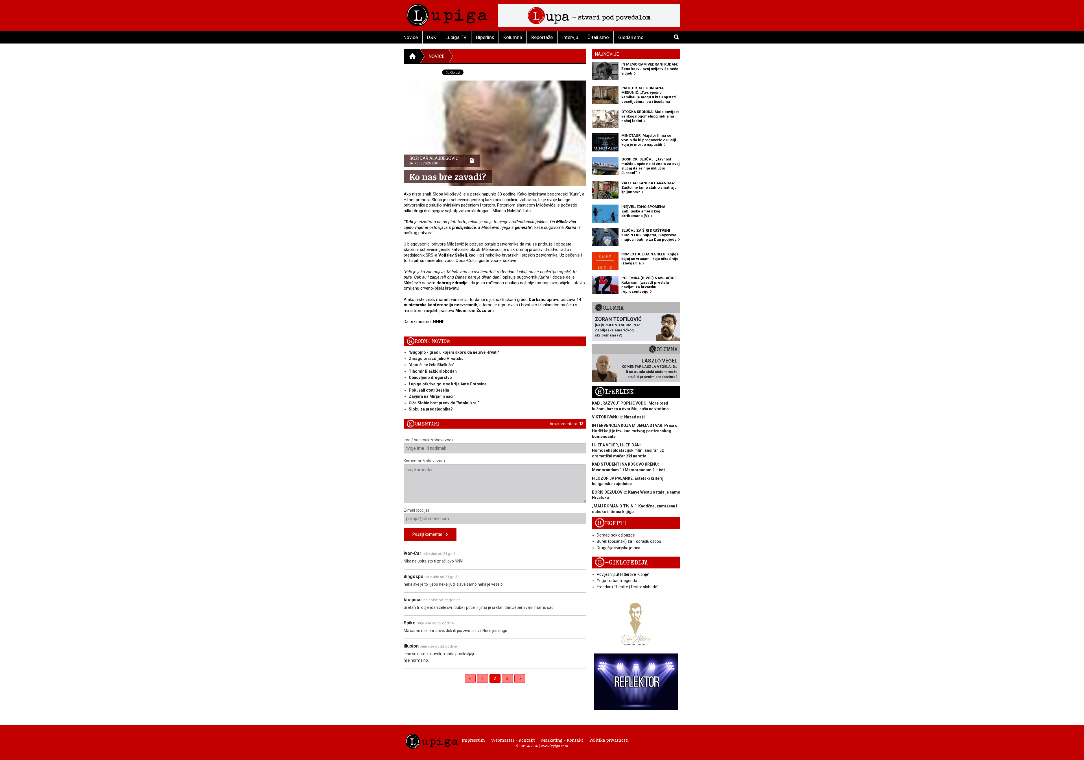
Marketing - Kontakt (562, 740)
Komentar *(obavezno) (424, 461)
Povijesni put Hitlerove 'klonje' (623, 574)
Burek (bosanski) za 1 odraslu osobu (629, 541)
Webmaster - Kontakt (513, 740)
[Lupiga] (447, 13)
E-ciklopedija (621, 562)
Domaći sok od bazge (616, 535)
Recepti (611, 523)
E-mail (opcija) (416, 510)
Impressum (473, 740)
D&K (431, 37)
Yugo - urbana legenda (617, 580)
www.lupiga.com (554, 746)
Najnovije (607, 54)
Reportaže (542, 37)
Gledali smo (631, 37)
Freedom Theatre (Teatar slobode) (628, 587)
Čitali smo (598, 37)
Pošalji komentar (429, 534)
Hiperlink (485, 37)
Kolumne (512, 37)
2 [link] (495, 678)
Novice (410, 37)
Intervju (570, 37)
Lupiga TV (456, 37)
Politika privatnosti (609, 740)
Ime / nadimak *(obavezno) (428, 440)
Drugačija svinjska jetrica (618, 548)
